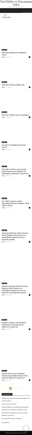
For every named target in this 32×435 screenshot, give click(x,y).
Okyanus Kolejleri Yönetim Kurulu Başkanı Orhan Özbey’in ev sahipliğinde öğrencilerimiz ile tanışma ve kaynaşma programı (15, 289)
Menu (5, 15)
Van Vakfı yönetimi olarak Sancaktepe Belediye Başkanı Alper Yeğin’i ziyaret (15, 203)
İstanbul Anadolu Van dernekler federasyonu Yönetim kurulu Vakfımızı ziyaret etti (14, 325)
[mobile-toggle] (3, 10)
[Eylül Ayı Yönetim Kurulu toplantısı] (16, 102)
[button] (29, 10)
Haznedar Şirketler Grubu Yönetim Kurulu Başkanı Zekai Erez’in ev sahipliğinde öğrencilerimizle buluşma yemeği (15, 236)
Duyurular (4, 49)
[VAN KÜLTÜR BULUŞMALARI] (16, 72)
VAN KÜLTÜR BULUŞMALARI (13, 85)
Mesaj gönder (5, 422)
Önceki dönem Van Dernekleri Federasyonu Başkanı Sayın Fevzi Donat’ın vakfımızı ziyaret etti (15, 376)
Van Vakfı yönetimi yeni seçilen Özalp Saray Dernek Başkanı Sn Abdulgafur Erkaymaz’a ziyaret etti (15, 171)
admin (3, 57)
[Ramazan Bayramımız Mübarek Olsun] (16, 35)
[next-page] (21, 388)
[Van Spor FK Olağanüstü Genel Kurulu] (16, 132)
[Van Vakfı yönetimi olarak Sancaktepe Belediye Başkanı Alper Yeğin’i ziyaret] (16, 189)
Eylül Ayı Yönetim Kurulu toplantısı (15, 115)
